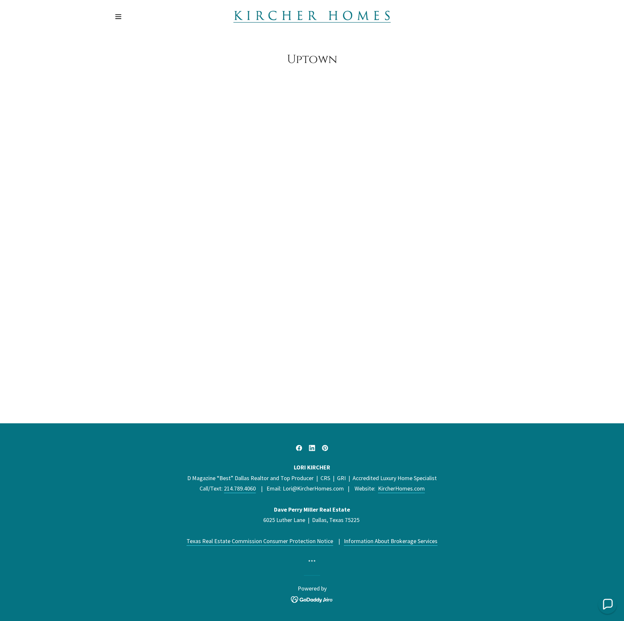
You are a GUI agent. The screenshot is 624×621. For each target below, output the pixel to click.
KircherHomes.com (401, 488)
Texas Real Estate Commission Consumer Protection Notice (260, 541)
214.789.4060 (240, 488)
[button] (118, 16)
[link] (312, 15)
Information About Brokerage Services (390, 541)
